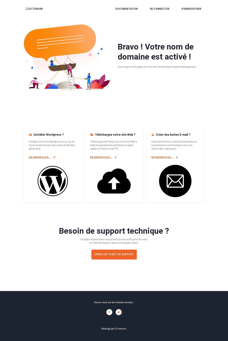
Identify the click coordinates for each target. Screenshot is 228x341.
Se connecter (159, 9)
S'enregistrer (191, 9)
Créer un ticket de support (114, 254)
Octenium (120, 328)
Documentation (127, 9)
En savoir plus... (40, 157)
